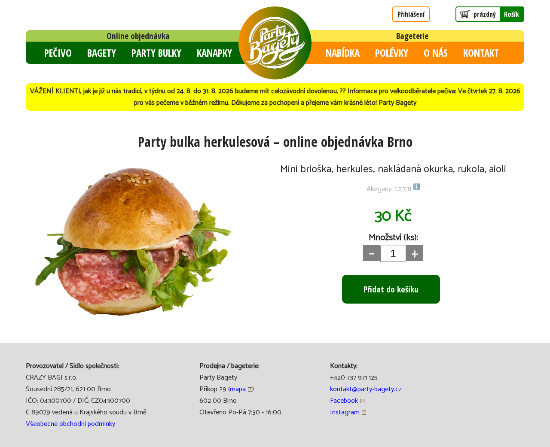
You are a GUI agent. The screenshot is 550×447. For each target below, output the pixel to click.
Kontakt (481, 53)
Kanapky (214, 53)
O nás (436, 53)
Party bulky (156, 53)
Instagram (345, 412)
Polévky (391, 53)
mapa (238, 389)
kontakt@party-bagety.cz (366, 389)
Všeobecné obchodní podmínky (70, 424)
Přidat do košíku (391, 289)
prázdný (496, 14)
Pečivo (58, 53)
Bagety (101, 53)
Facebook (344, 401)
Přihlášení (411, 14)
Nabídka (343, 53)
